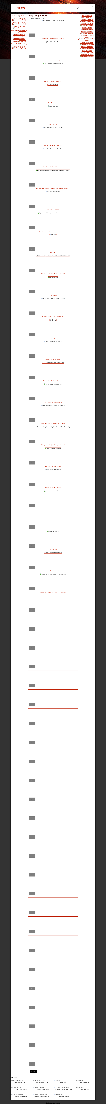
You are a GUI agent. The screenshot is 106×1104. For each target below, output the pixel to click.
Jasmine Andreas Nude (19, 22)
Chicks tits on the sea (19, 26)
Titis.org (20, 7)
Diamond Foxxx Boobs (19, 18)
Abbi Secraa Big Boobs (19, 46)
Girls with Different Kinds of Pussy (87, 36)
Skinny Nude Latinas (19, 37)
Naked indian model (87, 15)
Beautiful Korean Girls (87, 31)
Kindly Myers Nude (87, 50)
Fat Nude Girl (14, 30)
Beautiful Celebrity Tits (87, 19)
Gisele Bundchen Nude (87, 42)
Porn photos (37, 18)
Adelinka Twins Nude (19, 33)
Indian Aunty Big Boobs (87, 54)
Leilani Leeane (14, 16)
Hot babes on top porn (87, 46)
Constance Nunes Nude (87, 23)
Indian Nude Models (87, 27)
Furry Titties (15, 41)
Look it (59, 1102)
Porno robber (14, 44)
